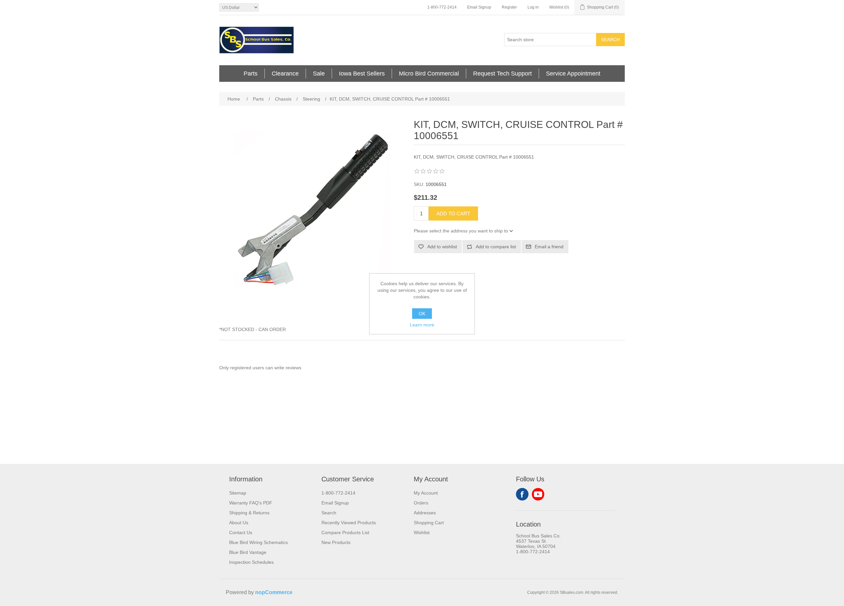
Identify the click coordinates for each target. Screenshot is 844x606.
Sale (319, 73)
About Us (238, 522)
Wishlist (422, 532)
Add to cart (453, 213)
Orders (421, 502)
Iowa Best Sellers (362, 73)
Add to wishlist (442, 246)
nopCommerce (273, 592)
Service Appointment (573, 73)
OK (422, 313)
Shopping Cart (429, 522)
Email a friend (549, 246)
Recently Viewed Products (348, 522)
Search (610, 39)
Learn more (422, 324)
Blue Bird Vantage (247, 552)
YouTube (538, 494)
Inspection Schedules (251, 562)
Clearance (285, 73)
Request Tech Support (502, 73)
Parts (250, 73)
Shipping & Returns (249, 512)
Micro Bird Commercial (429, 73)
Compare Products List (345, 532)
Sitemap (237, 493)
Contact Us (240, 532)
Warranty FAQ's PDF (250, 502)
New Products (335, 542)
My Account (426, 493)
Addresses (425, 512)
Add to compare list (496, 246)
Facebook (522, 494)
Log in (533, 7)
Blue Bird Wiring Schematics (258, 542)
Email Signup (479, 7)
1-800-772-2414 (442, 7)
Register (509, 7)
